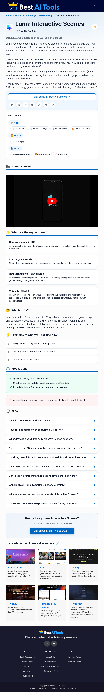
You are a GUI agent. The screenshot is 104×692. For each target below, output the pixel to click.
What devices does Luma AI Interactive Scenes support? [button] (41, 439)
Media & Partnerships (51, 666)
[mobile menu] (84, 6)
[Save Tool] (95, 27)
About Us (50, 657)
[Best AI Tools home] (51, 632)
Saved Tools (27, 676)
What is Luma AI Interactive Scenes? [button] (29, 420)
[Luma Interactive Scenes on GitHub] (53, 105)
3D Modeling (45, 15)
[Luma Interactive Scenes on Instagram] (26, 105)
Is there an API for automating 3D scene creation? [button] (37, 485)
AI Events (27, 666)
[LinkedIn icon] (54, 644)
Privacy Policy (74, 657)
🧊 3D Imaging (18, 141)
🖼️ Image (15, 135)
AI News (27, 671)
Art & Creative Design (25, 15)
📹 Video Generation (21, 154)
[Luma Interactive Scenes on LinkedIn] (19, 105)
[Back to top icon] (101, 628)
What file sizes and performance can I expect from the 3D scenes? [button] (46, 466)
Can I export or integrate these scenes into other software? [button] (43, 475)
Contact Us (50, 661)
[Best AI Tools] (33, 6)
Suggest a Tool (51, 671)
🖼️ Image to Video (42, 154)
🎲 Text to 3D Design (39, 129)
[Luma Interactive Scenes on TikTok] (39, 105)
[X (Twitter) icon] (47, 644)
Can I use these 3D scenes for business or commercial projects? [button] (45, 448)
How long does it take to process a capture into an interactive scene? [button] (48, 457)
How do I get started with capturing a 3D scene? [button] (36, 429)
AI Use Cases (27, 661)
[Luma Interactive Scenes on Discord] (46, 105)
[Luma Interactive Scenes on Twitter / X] (12, 105)
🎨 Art (14, 122)
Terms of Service (74, 661)
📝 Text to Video (61, 154)
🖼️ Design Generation (81, 129)
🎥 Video (15, 148)
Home (9, 15)
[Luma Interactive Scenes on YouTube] (32, 105)
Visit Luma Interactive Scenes (52, 96)
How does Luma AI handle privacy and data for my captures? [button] (43, 503)
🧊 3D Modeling (18, 129)
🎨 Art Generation (59, 129)
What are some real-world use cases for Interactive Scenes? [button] (43, 494)
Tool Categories (27, 657)
